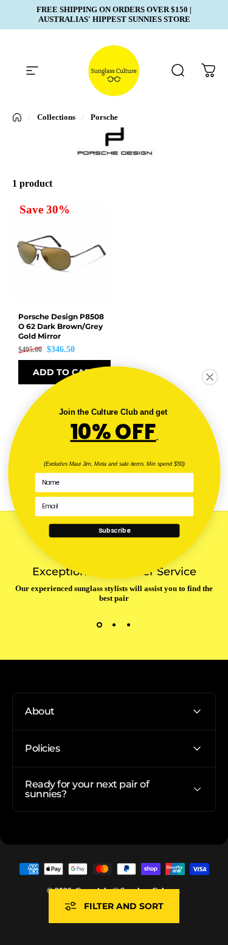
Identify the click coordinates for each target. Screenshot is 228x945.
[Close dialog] (209, 376)
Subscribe (114, 530)
